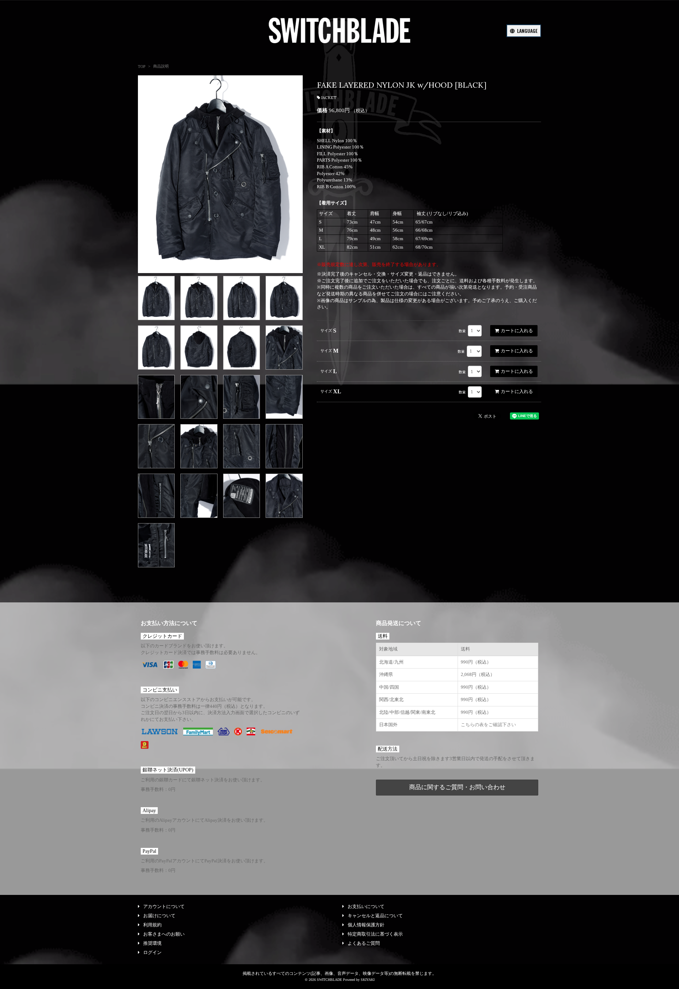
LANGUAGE (527, 30)
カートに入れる (517, 330)
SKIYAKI (368, 980)
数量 (462, 331)
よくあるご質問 (364, 943)
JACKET (328, 97)
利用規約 (152, 924)
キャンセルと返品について (375, 915)
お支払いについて (366, 906)
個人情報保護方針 (366, 924)
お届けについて (159, 915)
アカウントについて (164, 906)
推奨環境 (152, 943)
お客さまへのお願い (164, 934)
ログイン (152, 952)
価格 (322, 110)
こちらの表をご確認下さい (488, 724)
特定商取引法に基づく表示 (375, 934)
